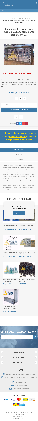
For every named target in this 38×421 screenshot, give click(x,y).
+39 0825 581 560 (17, 136)
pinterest (23, 123)
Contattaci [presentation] (18, 159)
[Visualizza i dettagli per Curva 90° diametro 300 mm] (11, 242)
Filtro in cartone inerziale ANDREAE (27, 253)
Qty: (13, 98)
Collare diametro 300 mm (26, 226)
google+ (26, 123)
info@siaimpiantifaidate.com (19, 139)
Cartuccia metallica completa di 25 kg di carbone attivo (9, 308)
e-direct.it (22, 418)
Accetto (19, 213)
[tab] (19, 150)
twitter (20, 123)
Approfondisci (19, 218)
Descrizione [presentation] (18, 150)
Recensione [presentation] (19, 154)
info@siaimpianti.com (21, 385)
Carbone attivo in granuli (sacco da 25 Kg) (27, 280)
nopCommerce (22, 416)
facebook (17, 123)
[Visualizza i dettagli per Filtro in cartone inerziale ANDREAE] (27, 242)
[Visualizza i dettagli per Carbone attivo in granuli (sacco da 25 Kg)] (27, 270)
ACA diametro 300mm (10, 225)
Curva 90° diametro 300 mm (10, 253)
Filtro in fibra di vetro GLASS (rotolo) (9, 280)
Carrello (35, 3)
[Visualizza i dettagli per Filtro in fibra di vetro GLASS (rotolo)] (11, 270)
